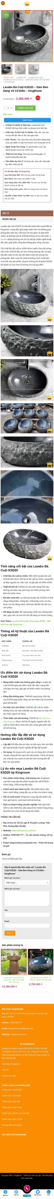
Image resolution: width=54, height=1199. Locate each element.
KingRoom (18, 1175)
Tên (6, 910)
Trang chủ (8, 78)
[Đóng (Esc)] (24, 1183)
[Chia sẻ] (17, 1183)
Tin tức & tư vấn (9, 1076)
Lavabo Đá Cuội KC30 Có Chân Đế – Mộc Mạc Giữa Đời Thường (14, 980)
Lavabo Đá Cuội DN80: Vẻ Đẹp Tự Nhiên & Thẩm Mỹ (40, 979)
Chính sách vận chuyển (12, 1119)
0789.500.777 (16, 1023)
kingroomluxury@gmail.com (20, 1028)
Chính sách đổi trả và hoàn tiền (16, 1113)
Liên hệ (5, 1070)
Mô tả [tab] (6, 213)
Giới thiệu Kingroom (11, 1064)
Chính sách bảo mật (11, 1101)
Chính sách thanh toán (12, 1090)
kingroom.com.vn (18, 1034)
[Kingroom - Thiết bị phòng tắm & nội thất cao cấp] (27, 3)
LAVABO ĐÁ (21, 78)
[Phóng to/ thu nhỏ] (2, 1183)
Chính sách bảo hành (11, 1096)
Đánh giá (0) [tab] (9, 219)
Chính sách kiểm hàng (12, 1107)
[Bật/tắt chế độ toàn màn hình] (9, 1183)
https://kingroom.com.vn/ (24, 831)
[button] (3, 3)
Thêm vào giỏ (25, 108)
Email (7, 921)
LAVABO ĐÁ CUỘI (36, 78)
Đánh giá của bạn (13, 878)
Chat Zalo (27, 120)
